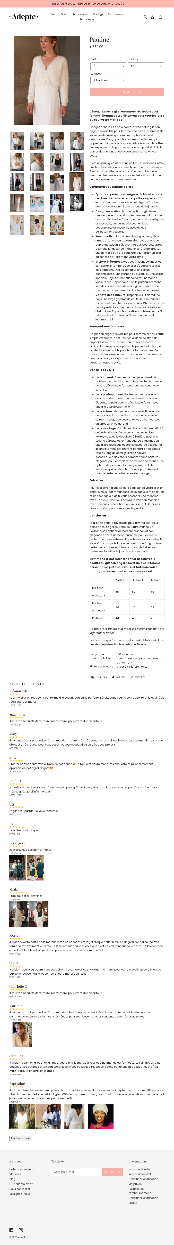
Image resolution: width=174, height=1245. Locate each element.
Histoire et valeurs (21, 1169)
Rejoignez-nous (19, 1194)
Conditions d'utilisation (143, 1179)
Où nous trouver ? (21, 1184)
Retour (132, 1203)
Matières (15, 1174)
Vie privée (135, 1184)
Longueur (96, 74)
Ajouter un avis (20, 1138)
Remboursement (139, 1174)
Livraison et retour (140, 1169)
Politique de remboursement (139, 1191)
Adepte (22, 1237)
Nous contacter (19, 1189)
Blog (12, 1179)
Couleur (133, 59)
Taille (93, 59)
